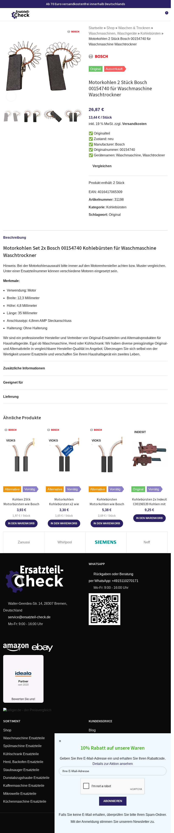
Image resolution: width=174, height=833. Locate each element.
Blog (92, 730)
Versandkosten (134, 124)
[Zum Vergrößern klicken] (11, 96)
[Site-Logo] (20, 14)
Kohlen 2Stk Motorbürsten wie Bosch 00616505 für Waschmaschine (21, 506)
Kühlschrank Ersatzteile (21, 754)
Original (115, 214)
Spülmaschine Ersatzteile (22, 746)
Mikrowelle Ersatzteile (19, 793)
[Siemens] (106, 542)
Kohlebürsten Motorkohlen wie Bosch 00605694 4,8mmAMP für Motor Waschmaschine (107, 506)
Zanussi (24, 542)
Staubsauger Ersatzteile (21, 770)
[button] (7, 64)
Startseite (96, 28)
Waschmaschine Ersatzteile (24, 738)
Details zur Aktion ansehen (113, 764)
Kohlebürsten (150, 33)
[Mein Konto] (157, 14)
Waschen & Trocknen (134, 28)
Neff (147, 542)
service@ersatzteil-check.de (29, 617)
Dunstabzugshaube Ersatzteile (26, 778)
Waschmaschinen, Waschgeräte (113, 33)
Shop (111, 28)
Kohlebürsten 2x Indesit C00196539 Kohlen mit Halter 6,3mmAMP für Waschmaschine (149, 506)
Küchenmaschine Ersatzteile (24, 801)
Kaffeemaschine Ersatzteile (23, 785)
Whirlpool (65, 542)
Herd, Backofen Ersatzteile (23, 762)
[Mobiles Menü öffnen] (5, 14)
